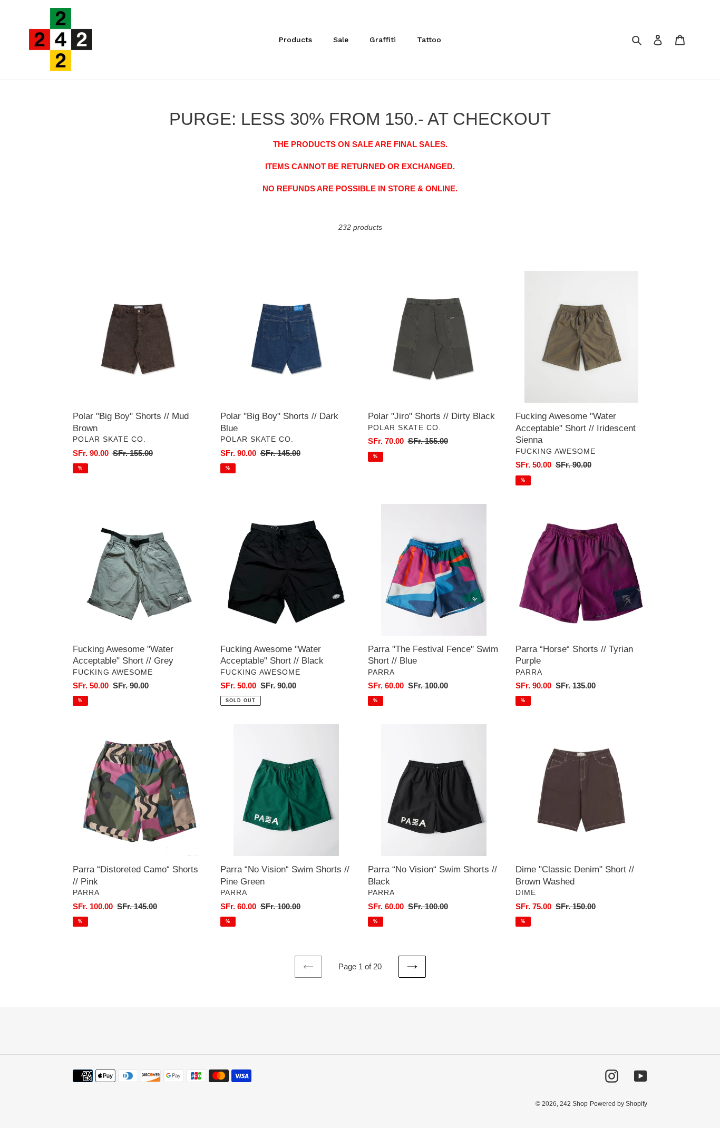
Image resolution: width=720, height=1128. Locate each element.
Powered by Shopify (618, 1103)
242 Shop (574, 1103)
